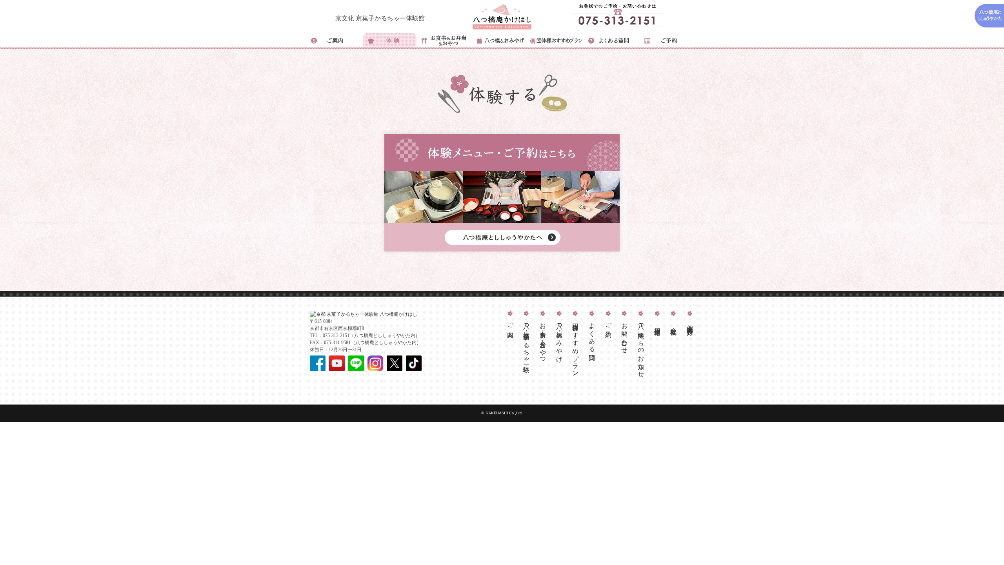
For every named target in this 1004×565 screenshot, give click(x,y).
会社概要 (673, 324)
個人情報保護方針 (690, 322)
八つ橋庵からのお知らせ (641, 347)
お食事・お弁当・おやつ (543, 340)
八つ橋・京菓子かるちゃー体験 (526, 341)
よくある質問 (592, 335)
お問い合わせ (624, 335)
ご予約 (608, 323)
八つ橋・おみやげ (559, 339)
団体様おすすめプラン (575, 346)
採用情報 (657, 324)
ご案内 (510, 323)
